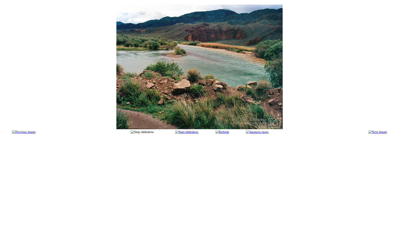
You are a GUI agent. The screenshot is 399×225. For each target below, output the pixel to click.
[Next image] (377, 132)
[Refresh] (222, 132)
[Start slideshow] (186, 132)
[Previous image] (24, 132)
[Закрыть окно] (257, 132)
